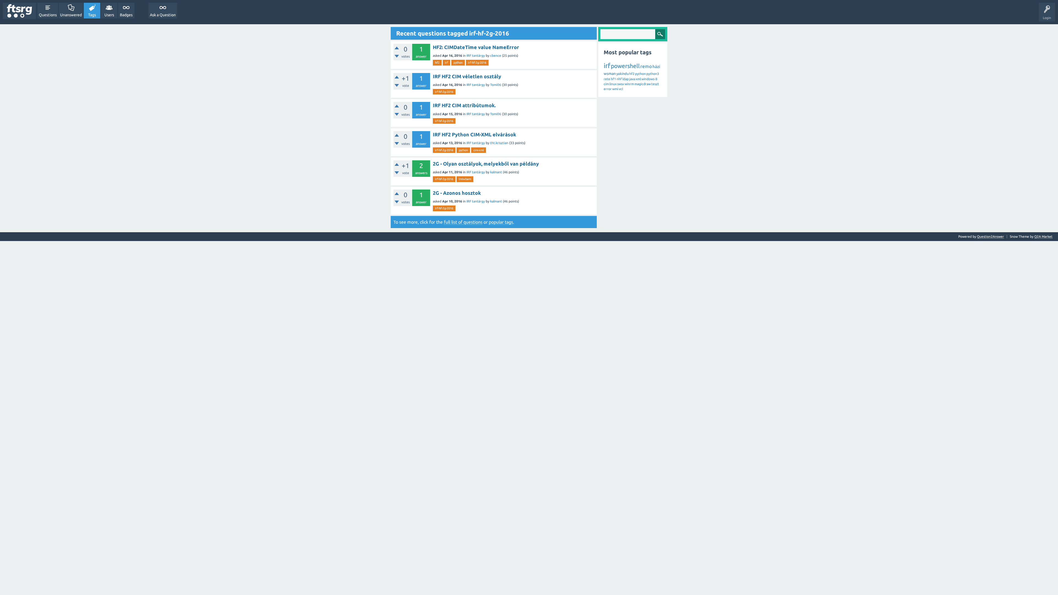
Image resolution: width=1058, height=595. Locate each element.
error (608, 89)
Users (109, 15)
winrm (629, 84)
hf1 (613, 79)
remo (646, 66)
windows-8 (649, 79)
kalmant (496, 172)
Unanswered (71, 15)
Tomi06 (495, 84)
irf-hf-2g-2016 (477, 62)
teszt (655, 84)
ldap (625, 79)
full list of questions (463, 222)
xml (638, 79)
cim (606, 84)
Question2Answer (990, 236)
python (458, 62)
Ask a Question (163, 15)
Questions (48, 15)
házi (656, 66)
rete (607, 79)
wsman (610, 73)
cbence (495, 55)
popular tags (501, 222)
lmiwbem (465, 179)
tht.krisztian (499, 143)
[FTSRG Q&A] (19, 11)
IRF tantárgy (475, 55)
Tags (92, 15)
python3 (652, 73)
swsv (620, 84)
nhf (619, 79)
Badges (126, 15)
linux (613, 84)
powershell (625, 66)
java (632, 79)
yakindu (622, 73)
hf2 (437, 62)
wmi (615, 89)
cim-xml (478, 150)
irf (446, 62)
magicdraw (643, 84)
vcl (621, 89)
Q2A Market (1043, 236)
